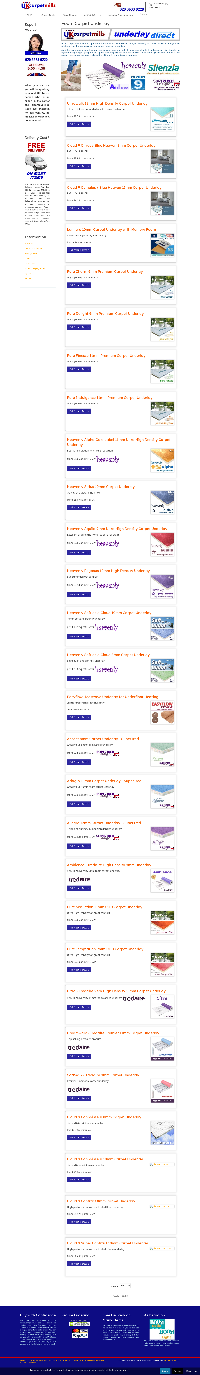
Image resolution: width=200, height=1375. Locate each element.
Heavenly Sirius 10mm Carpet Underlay (101, 486)
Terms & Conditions (33, 248)
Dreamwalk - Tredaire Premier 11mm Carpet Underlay (113, 1033)
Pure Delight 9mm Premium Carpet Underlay (105, 313)
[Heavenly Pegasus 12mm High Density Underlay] (162, 586)
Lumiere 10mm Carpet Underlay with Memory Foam (111, 229)
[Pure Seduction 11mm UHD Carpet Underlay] (162, 922)
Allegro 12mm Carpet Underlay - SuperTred (104, 823)
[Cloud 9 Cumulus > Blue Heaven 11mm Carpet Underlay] (162, 203)
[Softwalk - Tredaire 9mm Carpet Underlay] (162, 1091)
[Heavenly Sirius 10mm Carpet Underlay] (162, 502)
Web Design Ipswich (172, 1360)
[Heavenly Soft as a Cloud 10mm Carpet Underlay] (162, 628)
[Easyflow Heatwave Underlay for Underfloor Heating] (162, 712)
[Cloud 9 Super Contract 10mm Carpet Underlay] (162, 1248)
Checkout (155, 7)
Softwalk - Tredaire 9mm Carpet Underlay (103, 1075)
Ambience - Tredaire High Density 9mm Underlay (109, 865)
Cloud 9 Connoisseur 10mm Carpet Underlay (105, 1159)
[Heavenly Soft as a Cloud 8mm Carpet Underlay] (162, 670)
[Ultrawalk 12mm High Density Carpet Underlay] (162, 119)
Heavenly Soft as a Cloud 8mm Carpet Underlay (108, 655)
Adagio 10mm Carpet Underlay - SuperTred (104, 781)
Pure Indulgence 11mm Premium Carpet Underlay (109, 397)
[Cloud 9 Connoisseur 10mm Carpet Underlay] (162, 1164)
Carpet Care (30, 263)
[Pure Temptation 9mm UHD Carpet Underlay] (162, 964)
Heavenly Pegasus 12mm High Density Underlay (108, 571)
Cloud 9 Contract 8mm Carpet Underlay (101, 1201)
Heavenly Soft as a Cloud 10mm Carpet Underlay (109, 613)
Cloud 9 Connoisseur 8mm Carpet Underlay (104, 1117)
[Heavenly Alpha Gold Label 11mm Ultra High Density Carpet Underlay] (162, 460)
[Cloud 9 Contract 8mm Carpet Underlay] (162, 1206)
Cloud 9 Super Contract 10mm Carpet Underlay (107, 1243)
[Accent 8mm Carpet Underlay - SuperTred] (162, 754)
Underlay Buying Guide (35, 268)
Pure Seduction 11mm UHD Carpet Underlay (104, 907)
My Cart (28, 273)
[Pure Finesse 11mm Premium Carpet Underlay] (162, 371)
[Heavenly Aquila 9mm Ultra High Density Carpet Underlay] (162, 544)
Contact (28, 258)
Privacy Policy (31, 253)
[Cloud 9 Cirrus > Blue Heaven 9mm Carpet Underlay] (162, 161)
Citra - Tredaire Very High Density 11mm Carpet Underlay (116, 991)
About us (29, 243)
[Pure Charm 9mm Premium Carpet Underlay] (162, 287)
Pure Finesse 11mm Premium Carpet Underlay (106, 355)
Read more (191, 1371)
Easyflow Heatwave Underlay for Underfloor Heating (112, 697)
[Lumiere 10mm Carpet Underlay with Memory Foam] (162, 245)
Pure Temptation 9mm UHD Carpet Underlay (105, 949)
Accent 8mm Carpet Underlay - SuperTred (103, 739)
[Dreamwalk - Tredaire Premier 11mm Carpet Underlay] (162, 1049)
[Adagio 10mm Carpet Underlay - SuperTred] (162, 796)
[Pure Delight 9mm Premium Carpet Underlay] (162, 329)
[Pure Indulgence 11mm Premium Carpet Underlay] (162, 413)
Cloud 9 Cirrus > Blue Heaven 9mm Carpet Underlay (111, 145)
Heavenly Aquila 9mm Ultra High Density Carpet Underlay (117, 529)
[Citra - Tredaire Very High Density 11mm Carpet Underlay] (162, 1006)
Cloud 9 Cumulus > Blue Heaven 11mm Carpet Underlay (114, 187)
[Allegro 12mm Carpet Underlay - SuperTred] (162, 838)
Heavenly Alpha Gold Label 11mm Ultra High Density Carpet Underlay (118, 442)
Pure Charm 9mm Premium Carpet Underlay (105, 271)
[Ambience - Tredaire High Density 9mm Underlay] (162, 880)
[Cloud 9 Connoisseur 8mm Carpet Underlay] (162, 1133)
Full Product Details (79, 124)
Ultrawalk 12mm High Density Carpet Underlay (107, 103)
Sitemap (28, 278)
